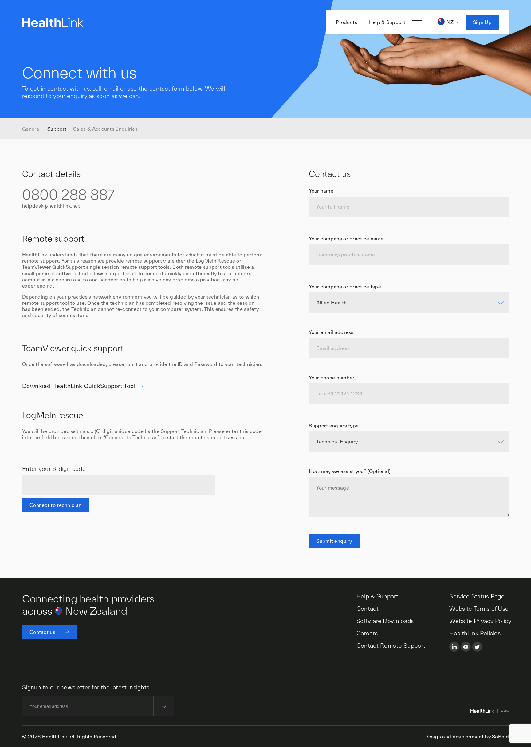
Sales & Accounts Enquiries (105, 129)
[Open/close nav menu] (417, 22)
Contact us (42, 632)
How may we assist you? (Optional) (350, 471)
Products (346, 22)
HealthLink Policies (475, 633)
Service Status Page (477, 596)
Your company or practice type (345, 286)
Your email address (331, 332)
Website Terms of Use (479, 608)
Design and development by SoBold (466, 736)
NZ (450, 22)
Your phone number (331, 377)
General (31, 129)
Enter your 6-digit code (54, 468)
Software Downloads (385, 621)
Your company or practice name (346, 238)
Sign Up (482, 22)
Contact (367, 608)
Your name (321, 190)
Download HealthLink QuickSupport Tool (79, 386)
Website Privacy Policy (480, 621)
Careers (367, 633)
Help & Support (387, 22)
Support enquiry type (334, 426)
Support (56, 129)
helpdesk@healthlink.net (51, 206)
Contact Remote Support (391, 645)
